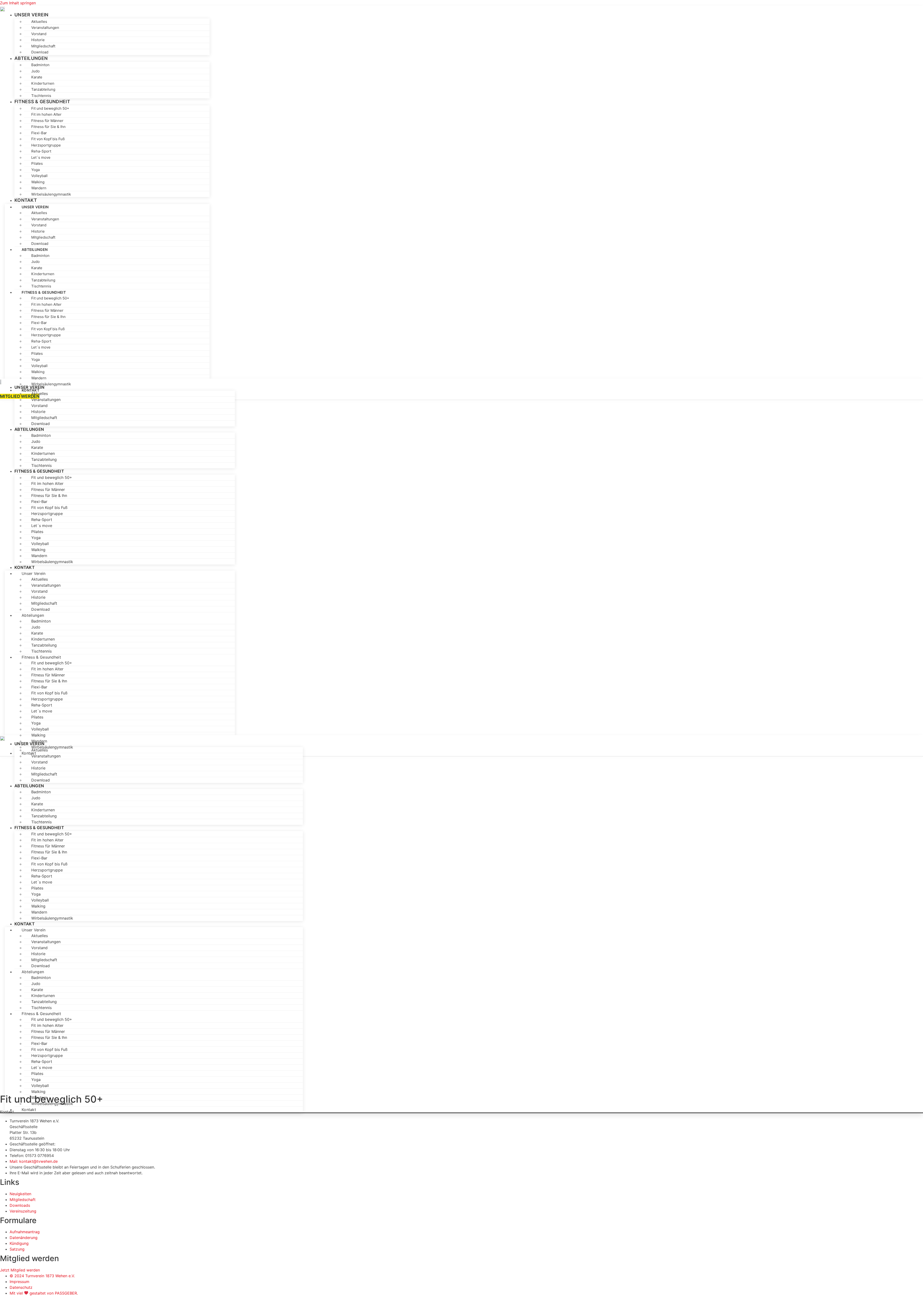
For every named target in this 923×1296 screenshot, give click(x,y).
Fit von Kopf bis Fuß (48, 139)
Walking (37, 182)
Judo (35, 71)
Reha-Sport (41, 151)
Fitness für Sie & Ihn (48, 126)
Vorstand (38, 34)
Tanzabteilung (43, 89)
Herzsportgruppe (46, 145)
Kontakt (25, 200)
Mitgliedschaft (43, 46)
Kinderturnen (42, 83)
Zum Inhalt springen (18, 2)
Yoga (35, 169)
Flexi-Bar (39, 133)
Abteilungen (31, 58)
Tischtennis (41, 286)
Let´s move (40, 157)
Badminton (40, 65)
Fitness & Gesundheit (42, 101)
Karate (36, 77)
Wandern (38, 188)
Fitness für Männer (47, 120)
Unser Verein (31, 15)
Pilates (37, 163)
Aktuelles (39, 21)
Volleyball (39, 175)
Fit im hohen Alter (46, 114)
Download (39, 243)
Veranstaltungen (45, 27)
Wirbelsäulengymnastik (51, 194)
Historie (38, 40)
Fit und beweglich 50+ (50, 108)
